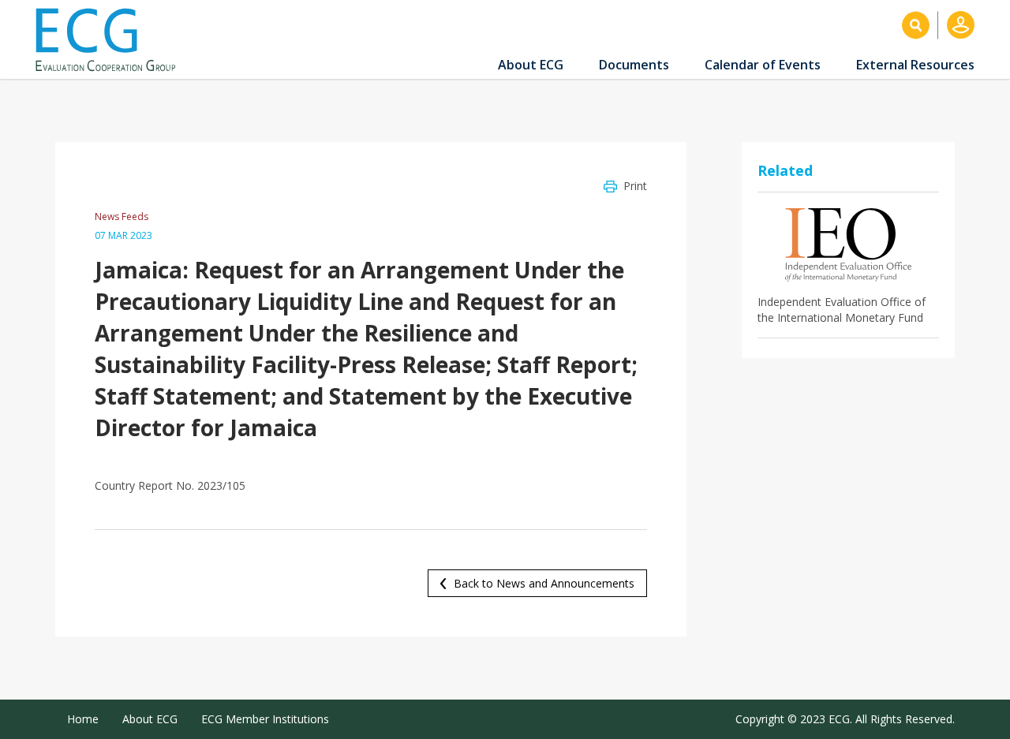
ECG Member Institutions (265, 718)
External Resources (915, 64)
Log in (960, 25)
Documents (634, 64)
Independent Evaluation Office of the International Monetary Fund (842, 309)
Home (83, 718)
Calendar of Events (763, 64)
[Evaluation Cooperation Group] (111, 40)
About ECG (530, 64)
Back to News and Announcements (544, 583)
